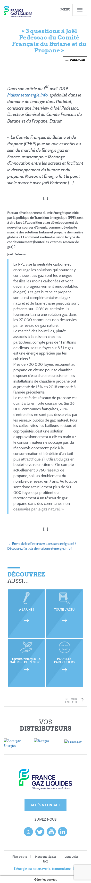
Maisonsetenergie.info (27, 95)
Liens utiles (71, 856)
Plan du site (19, 856)
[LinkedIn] (62, 830)
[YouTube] (51, 830)
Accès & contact (45, 805)
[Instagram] (28, 830)
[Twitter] (39, 830)
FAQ (45, 861)
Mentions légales (45, 856)
